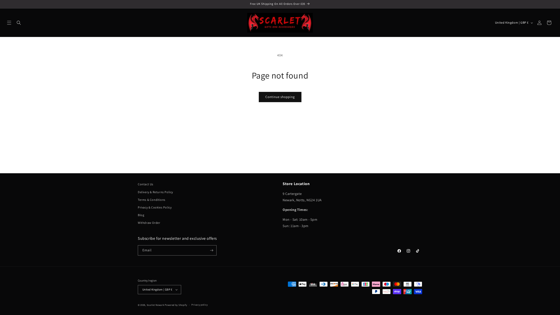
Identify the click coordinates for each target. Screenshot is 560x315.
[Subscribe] (211, 250)
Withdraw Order (149, 223)
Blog (141, 215)
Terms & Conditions (151, 200)
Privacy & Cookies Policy (155, 207)
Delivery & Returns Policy (155, 192)
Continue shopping (280, 97)
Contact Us (145, 184)
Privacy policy (199, 304)
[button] (9, 23)
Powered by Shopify (176, 304)
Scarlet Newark (155, 304)
